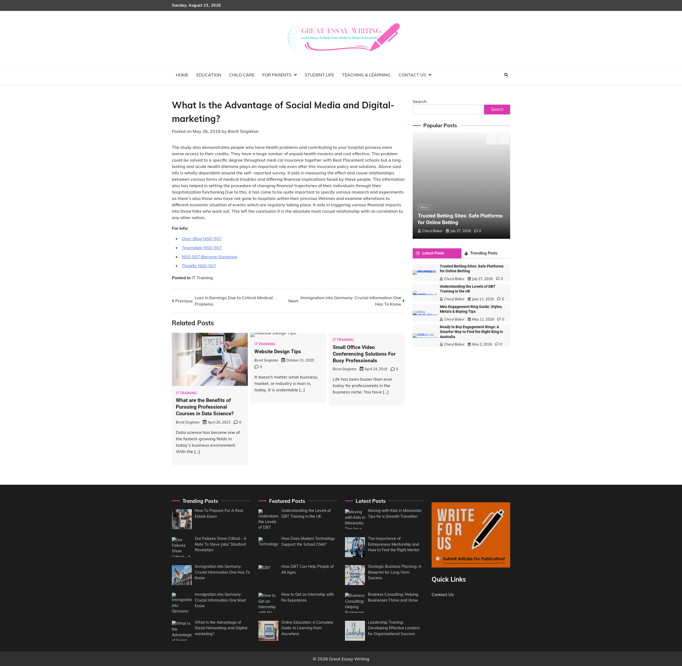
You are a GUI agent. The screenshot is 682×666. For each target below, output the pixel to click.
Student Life (319, 74)
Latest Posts (433, 253)
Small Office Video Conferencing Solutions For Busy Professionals (364, 354)
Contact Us (412, 74)
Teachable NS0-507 (202, 247)
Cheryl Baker (432, 231)
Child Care (241, 74)
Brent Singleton (243, 131)
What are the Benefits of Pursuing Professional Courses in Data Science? (205, 407)
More (424, 207)
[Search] (506, 75)
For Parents (276, 74)
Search (420, 101)
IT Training (202, 277)
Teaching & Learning (366, 74)
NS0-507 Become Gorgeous (209, 256)
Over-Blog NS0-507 (202, 238)
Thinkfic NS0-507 (199, 265)
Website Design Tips (277, 351)
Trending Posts (483, 253)
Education (208, 74)
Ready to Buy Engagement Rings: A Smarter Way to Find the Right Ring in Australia (471, 332)
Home (182, 74)
